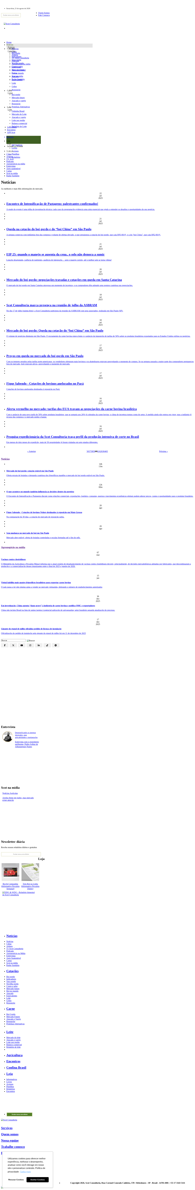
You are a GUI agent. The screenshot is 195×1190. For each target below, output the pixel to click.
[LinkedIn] (38, 645)
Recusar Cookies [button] (16, 1180)
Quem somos (9, 1134)
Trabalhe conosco (13, 1146)
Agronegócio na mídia (15, 164)
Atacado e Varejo (13, 1019)
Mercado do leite (13, 1037)
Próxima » (163, 451)
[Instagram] (30, 645)
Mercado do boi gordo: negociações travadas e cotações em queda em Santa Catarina (64, 279)
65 (107, 451)
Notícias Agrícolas (10, 793)
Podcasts (10, 161)
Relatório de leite (13, 1047)
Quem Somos (44, 13)
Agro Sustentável (13, 958)
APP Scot (11, 132)
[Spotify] (55, 645)
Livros (9, 1082)
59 (94, 451)
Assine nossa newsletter (11, 15)
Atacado (15, 76)
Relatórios (10, 1089)
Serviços (6, 1128)
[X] (13, 645)
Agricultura (12, 127)
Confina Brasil (16, 1067)
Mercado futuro (18, 70)
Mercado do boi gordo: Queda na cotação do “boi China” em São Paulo (54, 330)
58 (92, 451)
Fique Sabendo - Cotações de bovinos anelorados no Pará (45, 383)
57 (90, 451)
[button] (30, 640)
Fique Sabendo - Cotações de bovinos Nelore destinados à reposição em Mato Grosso (44, 512)
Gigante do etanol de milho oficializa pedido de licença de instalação (31, 629)
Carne (10, 93)
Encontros (11, 130)
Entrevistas (11, 166)
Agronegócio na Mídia (15, 953)
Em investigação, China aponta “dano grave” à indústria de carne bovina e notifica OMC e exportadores (48, 606)
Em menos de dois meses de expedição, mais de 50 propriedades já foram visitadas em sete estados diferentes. (52, 442)
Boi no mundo (18, 73)
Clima (8, 154)
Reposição (16, 90)
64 (105, 451)
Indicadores (16, 56)
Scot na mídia (12, 173)
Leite (14, 83)
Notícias (11, 47)
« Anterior (31, 451)
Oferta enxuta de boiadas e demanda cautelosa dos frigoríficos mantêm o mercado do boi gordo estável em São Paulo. (55, 475)
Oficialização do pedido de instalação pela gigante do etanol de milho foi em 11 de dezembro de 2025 (43, 633)
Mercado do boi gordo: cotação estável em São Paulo (30, 471)
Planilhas (10, 1086)
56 (88, 451)
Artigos (9, 156)
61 (98, 451)
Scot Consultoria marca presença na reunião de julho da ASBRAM (51, 305)
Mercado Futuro (13, 1017)
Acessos (9, 1084)
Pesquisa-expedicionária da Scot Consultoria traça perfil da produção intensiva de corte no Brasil (72, 436)
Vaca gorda (16, 60)
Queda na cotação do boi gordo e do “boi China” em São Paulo (48, 229)
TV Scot (10, 159)
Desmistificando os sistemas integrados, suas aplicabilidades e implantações (26, 735)
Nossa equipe (10, 1140)
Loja (9, 143)
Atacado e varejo (13, 1040)
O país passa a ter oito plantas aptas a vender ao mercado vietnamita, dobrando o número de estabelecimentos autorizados (51, 587)
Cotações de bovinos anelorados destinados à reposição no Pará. (33, 389)
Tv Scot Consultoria (14, 948)
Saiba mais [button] (25, 1172)
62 (100, 451)
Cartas (9, 171)
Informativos (11, 1079)
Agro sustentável (13, 168)
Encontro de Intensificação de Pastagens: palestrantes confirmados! (52, 203)
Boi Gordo (10, 1014)
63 (102, 451)
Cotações (11, 51)
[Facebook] (4, 645)
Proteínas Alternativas (15, 1024)
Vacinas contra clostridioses (13, 559)
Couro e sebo (17, 66)
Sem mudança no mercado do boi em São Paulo (27, 533)
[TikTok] (47, 645)
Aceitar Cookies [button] (37, 1180)
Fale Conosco (44, 15)
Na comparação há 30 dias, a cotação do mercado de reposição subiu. (35, 517)
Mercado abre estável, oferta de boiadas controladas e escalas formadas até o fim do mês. (43, 537)
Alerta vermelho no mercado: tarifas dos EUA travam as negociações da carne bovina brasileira (71, 409)
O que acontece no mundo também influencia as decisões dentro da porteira (40, 491)
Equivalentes (17, 80)
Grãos (14, 86)
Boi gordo (16, 53)
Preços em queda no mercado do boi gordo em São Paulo (44, 356)
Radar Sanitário (12, 176)
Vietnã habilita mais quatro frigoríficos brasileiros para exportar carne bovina (36, 582)
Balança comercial (14, 1045)
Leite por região (13, 1042)
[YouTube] (21, 645)
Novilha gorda (18, 63)
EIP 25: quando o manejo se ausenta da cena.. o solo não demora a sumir (55, 254)
